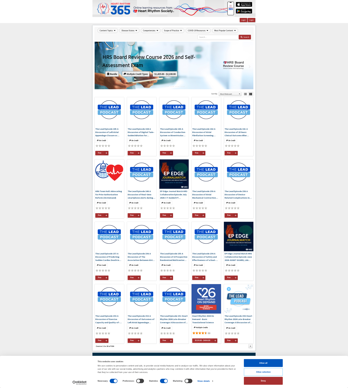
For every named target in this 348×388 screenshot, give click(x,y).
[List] (245, 94)
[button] (107, 30)
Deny (263, 381)
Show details (203, 381)
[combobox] (229, 94)
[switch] (140, 381)
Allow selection (263, 372)
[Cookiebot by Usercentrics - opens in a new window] (79, 383)
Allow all (263, 363)
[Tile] (250, 94)
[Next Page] (250, 346)
